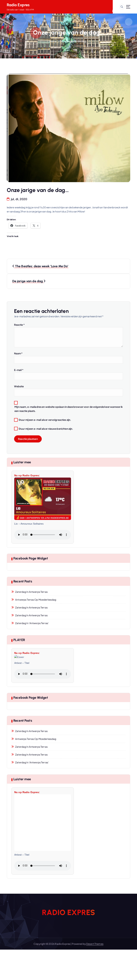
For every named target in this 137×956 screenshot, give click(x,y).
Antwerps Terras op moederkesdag (35, 599)
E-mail (18, 369)
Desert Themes (94, 943)
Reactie (19, 324)
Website (19, 386)
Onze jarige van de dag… (74, 41)
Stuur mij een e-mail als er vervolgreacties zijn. (45, 419)
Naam (18, 353)
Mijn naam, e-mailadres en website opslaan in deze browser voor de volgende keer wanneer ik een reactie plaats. (68, 408)
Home (53, 41)
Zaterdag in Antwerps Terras (31, 591)
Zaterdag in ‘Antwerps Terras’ (32, 623)
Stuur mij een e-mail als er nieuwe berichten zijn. (46, 428)
